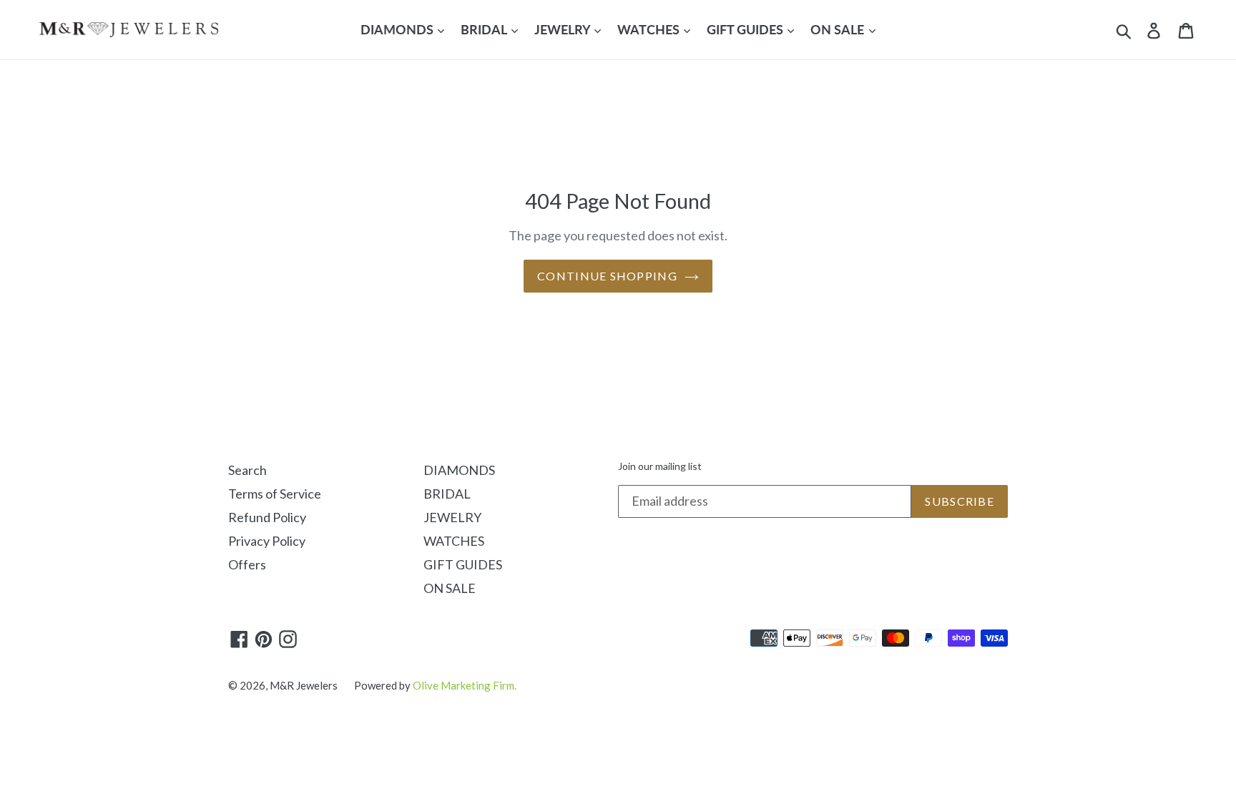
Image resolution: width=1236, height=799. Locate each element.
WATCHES (649, 29)
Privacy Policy (266, 541)
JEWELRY (563, 29)
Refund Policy (267, 517)
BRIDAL (485, 29)
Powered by (435, 685)
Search (247, 470)
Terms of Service (274, 493)
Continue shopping (607, 276)
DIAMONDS (398, 29)
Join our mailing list (660, 466)
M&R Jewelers (304, 685)
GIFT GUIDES (746, 29)
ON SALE (838, 29)
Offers (247, 564)
